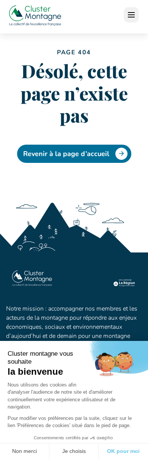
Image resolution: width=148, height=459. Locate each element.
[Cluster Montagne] (35, 16)
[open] (131, 14)
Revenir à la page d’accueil (66, 153)
